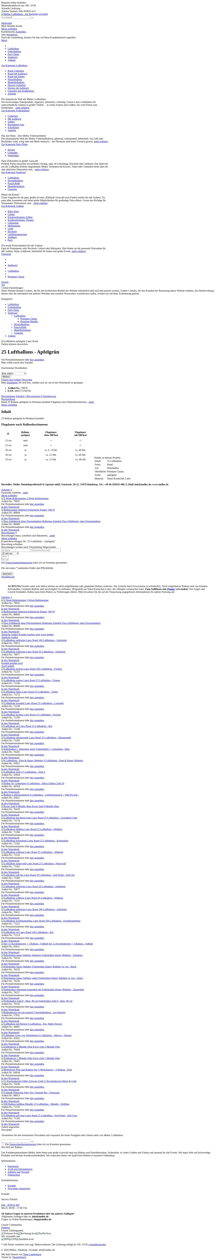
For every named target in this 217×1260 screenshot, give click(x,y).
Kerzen (11, 149)
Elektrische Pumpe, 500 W (41, 509)
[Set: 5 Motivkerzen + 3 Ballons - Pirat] (17, 1069)
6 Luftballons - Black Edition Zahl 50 (45, 783)
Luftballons (13, 177)
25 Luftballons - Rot (42, 726)
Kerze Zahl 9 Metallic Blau (45, 806)
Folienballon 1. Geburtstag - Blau (53, 749)
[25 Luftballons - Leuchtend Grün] (22, 817)
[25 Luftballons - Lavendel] (19, 703)
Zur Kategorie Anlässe (12, 206)
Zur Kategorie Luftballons (14, 65)
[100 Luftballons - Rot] (16, 932)
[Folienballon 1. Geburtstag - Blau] (18, 749)
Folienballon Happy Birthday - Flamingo (62, 955)
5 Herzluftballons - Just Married (49, 1012)
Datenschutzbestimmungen (19, 562)
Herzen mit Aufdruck (18, 88)
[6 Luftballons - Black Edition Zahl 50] (14, 783)
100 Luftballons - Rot (42, 932)
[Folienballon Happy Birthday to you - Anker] (19, 978)
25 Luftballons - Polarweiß (52, 863)
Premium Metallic (29, 321)
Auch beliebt (47, 634)
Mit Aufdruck (14, 119)
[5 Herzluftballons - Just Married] (17, 1012)
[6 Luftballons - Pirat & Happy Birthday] (22, 760)
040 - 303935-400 (10, 1205)
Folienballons (14, 307)
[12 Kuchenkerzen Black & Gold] (22, 1081)
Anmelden (21, 31)
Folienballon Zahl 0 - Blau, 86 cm (55, 1001)
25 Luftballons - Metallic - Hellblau (51, 1104)
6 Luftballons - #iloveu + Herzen (55, 1035)
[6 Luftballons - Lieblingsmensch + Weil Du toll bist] (15, 795)
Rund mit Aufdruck (17, 73)
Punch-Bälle (14, 183)
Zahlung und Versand (18, 1172)
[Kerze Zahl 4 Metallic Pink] (17, 1046)
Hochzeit (12, 231)
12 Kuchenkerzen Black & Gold (60, 1081)
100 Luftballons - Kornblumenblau (62, 920)
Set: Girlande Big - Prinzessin (45, 1092)
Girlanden (13, 152)
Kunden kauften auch (29, 634)
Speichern (7, 574)
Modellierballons (16, 82)
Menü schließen (9, 29)
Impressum (13, 1166)
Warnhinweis (49, 396)
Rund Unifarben (16, 71)
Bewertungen (34, 396)
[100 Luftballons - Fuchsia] (18, 669)
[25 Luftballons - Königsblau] (20, 840)
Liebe (10, 228)
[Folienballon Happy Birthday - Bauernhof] (21, 989)
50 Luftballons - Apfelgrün (52, 651)
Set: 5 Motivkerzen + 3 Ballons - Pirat (53, 1069)
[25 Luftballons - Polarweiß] (20, 863)
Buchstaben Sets (16, 124)
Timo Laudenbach (32, 1254)
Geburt (11, 214)
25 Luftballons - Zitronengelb (56, 737)
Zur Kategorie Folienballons (15, 110)
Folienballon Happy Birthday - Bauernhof (63, 989)
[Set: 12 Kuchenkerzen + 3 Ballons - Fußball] (25, 943)
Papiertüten (13, 155)
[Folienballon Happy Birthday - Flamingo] (21, 955)
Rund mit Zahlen (16, 76)
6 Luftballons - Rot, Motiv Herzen (45, 1024)
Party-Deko (13, 310)
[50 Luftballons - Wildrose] (19, 898)
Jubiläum (12, 237)
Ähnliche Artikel (9, 634)
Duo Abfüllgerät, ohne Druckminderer (81, 521)
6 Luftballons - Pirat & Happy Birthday (63, 760)
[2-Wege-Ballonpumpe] (14, 498)
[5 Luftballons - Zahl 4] (12, 772)
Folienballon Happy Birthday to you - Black (54, 966)
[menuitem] (108, 23)
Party (10, 240)
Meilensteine (14, 225)
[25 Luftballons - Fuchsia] (18, 714)
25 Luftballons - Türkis (46, 691)
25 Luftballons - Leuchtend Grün (60, 817)
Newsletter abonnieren (19, 1188)
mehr (91, 402)
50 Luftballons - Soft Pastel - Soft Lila (55, 875)
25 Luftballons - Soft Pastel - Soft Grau (57, 1115)
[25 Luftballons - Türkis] (18, 691)
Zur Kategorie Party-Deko (14, 144)
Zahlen (11, 121)
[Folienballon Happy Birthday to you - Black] (16, 966)
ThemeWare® (19, 1257)
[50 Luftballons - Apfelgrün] (20, 651)
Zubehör (12, 93)
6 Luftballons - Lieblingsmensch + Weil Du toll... (54, 795)
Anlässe (12, 335)
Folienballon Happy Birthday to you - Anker (60, 978)
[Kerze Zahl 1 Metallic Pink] (17, 1058)
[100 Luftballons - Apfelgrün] (20, 640)
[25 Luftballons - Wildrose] (19, 852)
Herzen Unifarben (17, 85)
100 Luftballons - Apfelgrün (53, 640)
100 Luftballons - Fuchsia (49, 669)
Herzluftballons (15, 180)
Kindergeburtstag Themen (21, 220)
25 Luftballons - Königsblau (54, 840)
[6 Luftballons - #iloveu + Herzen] (20, 1035)
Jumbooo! (13, 313)
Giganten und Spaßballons (21, 91)
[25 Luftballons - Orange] (18, 680)
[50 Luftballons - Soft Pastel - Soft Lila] (18, 875)
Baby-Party (13, 211)
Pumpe (171, 589)
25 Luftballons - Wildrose (50, 852)
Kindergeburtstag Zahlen (20, 217)
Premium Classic (28, 318)
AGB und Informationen (20, 1169)
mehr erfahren (22, 107)
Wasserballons (15, 79)
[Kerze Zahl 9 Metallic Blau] (16, 806)
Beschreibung (8, 396)
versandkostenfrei (97, 1244)
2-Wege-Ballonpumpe (38, 498)
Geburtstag (13, 223)
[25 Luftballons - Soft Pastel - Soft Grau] (19, 1115)
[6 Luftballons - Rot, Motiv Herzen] (14, 1024)
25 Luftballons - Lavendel (50, 703)
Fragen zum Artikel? (11, 379)
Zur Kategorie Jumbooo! (13, 172)
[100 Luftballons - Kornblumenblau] (23, 920)
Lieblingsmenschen (17, 234)
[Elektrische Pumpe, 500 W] (14, 509)
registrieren (11, 34)
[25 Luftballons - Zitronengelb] (21, 737)
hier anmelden (37, 359)
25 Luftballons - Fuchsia (48, 714)
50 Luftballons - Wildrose (50, 898)
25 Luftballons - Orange (48, 680)
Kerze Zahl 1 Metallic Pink (46, 1058)
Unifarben (13, 116)
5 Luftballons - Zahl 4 (34, 772)
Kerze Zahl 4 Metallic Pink (46, 1046)
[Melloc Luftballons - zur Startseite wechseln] (24, 14)
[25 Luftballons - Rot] (16, 726)
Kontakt (12, 1185)
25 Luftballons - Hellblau (49, 829)
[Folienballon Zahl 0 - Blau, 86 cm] (19, 1001)
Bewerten (27, 379)
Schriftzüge (13, 127)
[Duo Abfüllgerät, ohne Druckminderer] (31, 521)
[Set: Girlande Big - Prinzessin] (15, 1092)
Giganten (12, 189)
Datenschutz (14, 1174)
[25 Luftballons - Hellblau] (19, 829)
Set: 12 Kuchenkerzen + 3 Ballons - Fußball (71, 943)
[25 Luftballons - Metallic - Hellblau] (17, 1104)
